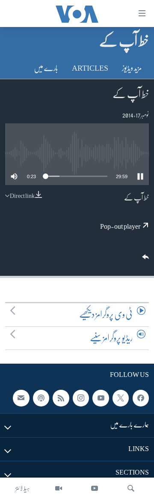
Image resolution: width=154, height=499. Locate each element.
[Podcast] (41, 398)
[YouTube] (94, 488)
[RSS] (61, 398)
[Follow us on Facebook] (141, 398)
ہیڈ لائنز (22, 488)
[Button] (144, 260)
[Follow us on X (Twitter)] (121, 398)
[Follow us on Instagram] (81, 398)
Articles (90, 68)
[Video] (58, 488)
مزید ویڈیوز (132, 68)
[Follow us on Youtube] (100, 398)
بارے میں (46, 68)
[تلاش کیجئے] (131, 488)
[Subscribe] (21, 398)
